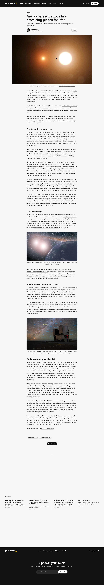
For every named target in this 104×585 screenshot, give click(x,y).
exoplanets (50, 93)
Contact (61, 3)
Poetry (44, 3)
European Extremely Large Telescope (57, 407)
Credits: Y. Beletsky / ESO (67, 353)
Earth (45, 141)
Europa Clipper (45, 388)
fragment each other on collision (36, 158)
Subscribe (94, 3)
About (21, 3)
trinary (61, 108)
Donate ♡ (48, 437)
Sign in (87, 3)
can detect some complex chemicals (62, 401)
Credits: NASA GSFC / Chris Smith (67, 86)
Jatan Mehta (34, 29)
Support (55, 3)
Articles (29, 12)
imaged (67, 420)
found (52, 162)
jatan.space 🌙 (11, 3)
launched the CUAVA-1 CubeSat (52, 373)
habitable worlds (67, 99)
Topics (49, 3)
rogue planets (65, 164)
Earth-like (64, 93)
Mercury (35, 141)
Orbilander (30, 392)
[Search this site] (83, 3)
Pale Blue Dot (31, 424)
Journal (64, 550)
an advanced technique (61, 366)
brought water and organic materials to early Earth (42, 203)
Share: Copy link (52, 443)
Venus (41, 141)
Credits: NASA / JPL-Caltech (52, 264)
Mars (51, 141)
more (66, 108)
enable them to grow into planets (42, 175)
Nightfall (35, 420)
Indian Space (37, 3)
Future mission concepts (60, 390)
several (56, 162)
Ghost (97, 550)
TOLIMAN (32, 362)
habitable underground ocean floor (37, 272)
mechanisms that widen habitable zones (46, 227)
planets (61, 162)
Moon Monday (28, 3)
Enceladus (58, 269)
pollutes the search (44, 307)
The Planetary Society (47, 428)
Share (74, 30)
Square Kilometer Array (34, 407)
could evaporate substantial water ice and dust (46, 196)
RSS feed (57, 550)
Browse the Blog (33, 437)
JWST (50, 97)
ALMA (66, 181)
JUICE (36, 388)
